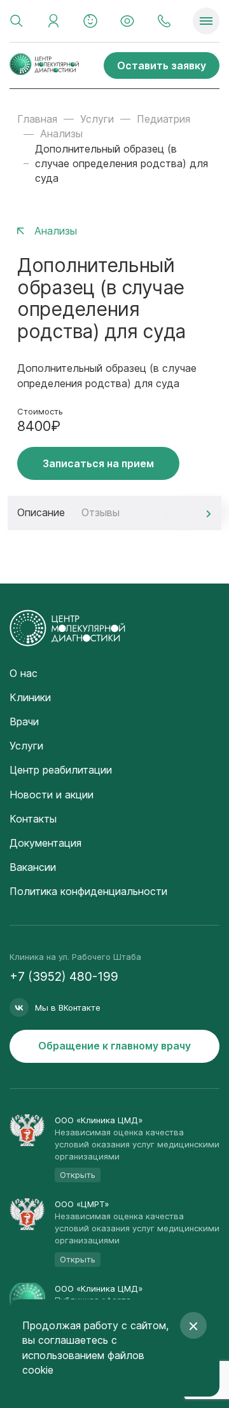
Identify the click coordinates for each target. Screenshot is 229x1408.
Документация (45, 843)
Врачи (24, 721)
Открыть (77, 1175)
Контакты (33, 818)
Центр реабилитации (61, 769)
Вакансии (33, 867)
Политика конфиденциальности (88, 891)
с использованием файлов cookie (83, 1355)
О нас (24, 673)
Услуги (97, 119)
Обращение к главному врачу (114, 1045)
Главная (37, 119)
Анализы (61, 133)
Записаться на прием (98, 463)
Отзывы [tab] (100, 512)
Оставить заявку (161, 65)
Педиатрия (163, 119)
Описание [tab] (41, 512)
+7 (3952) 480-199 (64, 976)
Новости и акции (52, 794)
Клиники (30, 697)
